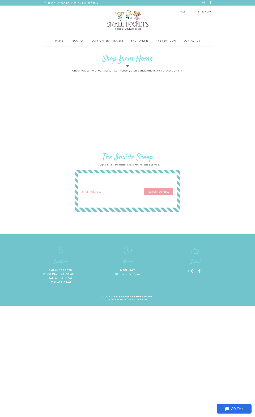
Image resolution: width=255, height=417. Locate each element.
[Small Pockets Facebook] (210, 3)
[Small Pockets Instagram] (203, 3)
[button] (166, 41)
